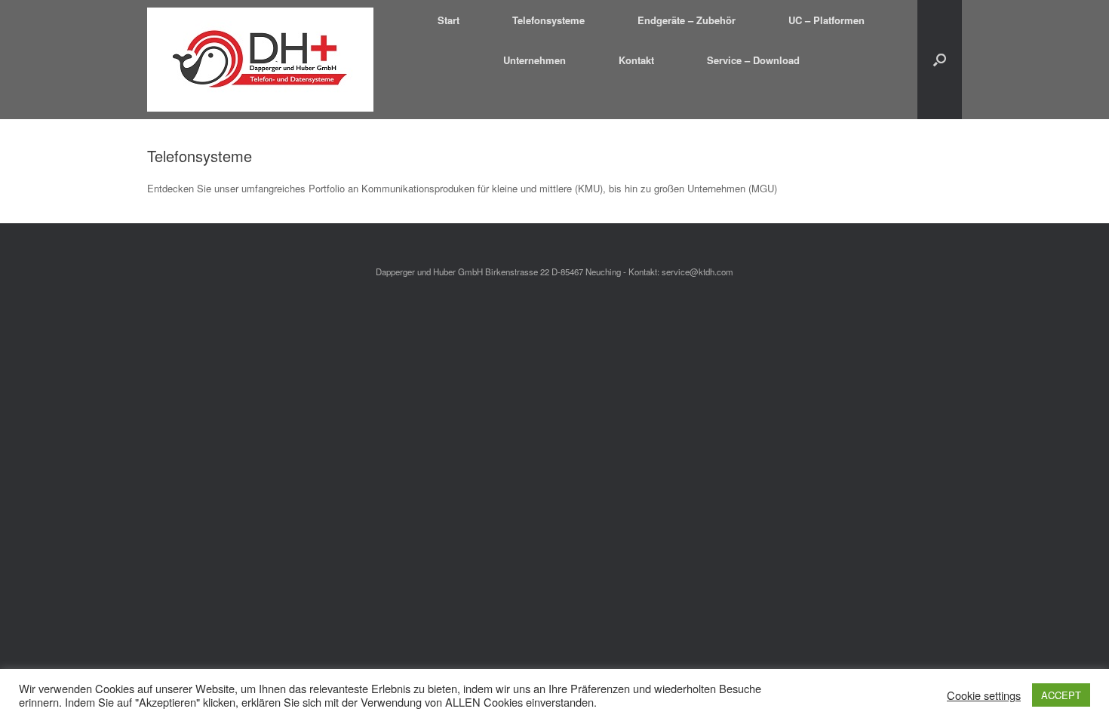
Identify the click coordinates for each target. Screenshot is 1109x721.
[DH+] (260, 59)
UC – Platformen (826, 20)
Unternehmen (534, 60)
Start (448, 20)
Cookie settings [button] (984, 695)
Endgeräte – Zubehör (686, 20)
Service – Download (753, 60)
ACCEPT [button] (1061, 695)
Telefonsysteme (548, 20)
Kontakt (636, 60)
